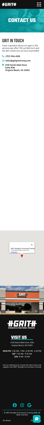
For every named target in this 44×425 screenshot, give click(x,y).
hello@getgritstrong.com (16, 60)
